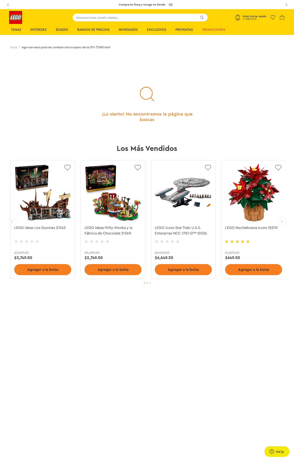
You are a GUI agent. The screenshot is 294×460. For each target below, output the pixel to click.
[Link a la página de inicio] (13, 47)
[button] (144, 283)
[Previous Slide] (8, 4)
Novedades (128, 29)
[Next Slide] (286, 4)
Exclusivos (156, 29)
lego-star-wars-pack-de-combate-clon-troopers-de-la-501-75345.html (66, 47)
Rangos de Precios (93, 29)
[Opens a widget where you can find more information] (276, 452)
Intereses (38, 29)
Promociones (213, 29)
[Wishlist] (273, 17)
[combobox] (140, 17)
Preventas (184, 29)
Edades (62, 29)
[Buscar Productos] (201, 17)
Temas (16, 29)
